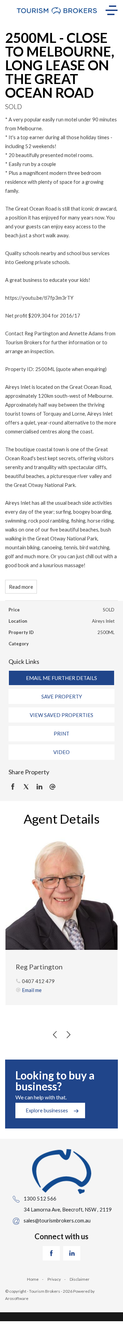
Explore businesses (47, 1110)
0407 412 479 (38, 981)
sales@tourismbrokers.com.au (57, 1220)
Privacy (54, 1279)
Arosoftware (16, 1298)
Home (33, 1279)
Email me (32, 990)
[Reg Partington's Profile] (61, 893)
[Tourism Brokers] (56, 10)
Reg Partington (39, 967)
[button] (61, 696)
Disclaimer (80, 1279)
